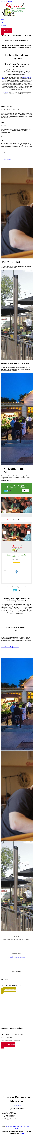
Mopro (22, 1133)
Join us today (5, 92)
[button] (6, 31)
